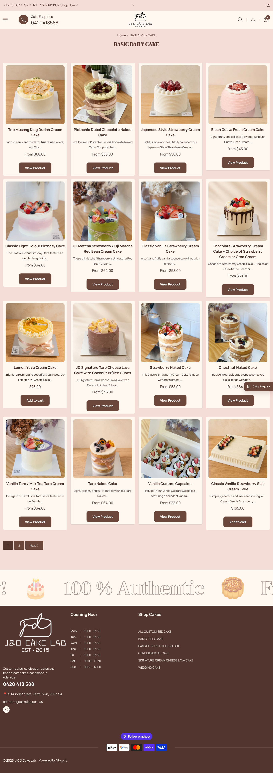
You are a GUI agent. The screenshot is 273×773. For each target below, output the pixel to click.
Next (33, 545)
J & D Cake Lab (25, 760)
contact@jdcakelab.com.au (23, 701)
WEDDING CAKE (149, 667)
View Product (35, 168)
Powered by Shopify (53, 760)
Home (121, 35)
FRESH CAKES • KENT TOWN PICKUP (40, 5)
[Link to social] (268, 5)
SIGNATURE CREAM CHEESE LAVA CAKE (165, 660)
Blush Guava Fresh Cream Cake (237, 129)
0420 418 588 (18, 684)
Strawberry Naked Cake (170, 367)
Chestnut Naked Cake (238, 367)
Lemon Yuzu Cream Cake (35, 367)
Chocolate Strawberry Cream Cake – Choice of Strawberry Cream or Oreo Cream (238, 251)
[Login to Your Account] (252, 19)
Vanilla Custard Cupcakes (170, 483)
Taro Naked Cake (102, 483)
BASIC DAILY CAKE (150, 639)
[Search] (240, 19)
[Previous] (5, 5)
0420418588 (44, 22)
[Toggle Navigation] (5, 19)
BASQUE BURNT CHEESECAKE (159, 646)
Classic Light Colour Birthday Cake (35, 245)
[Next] (133, 5)
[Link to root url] (136, 19)
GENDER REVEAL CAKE (153, 653)
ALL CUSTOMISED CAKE (154, 631)
